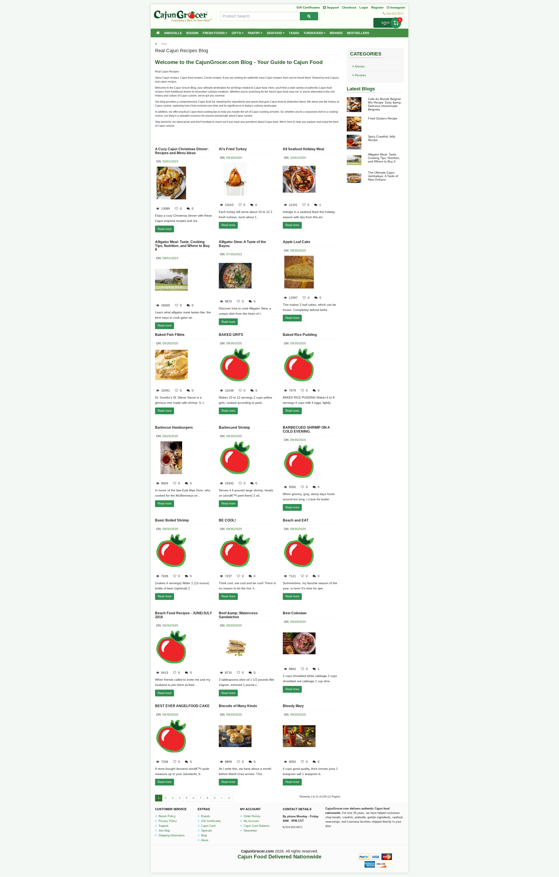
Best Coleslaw (294, 613)
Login (363, 7)
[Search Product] (309, 16)
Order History (252, 816)
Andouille (173, 33)
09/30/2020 (234, 157)
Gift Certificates (308, 7)
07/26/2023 (234, 254)
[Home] (158, 33)
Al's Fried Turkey (233, 149)
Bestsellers (358, 33)
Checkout (349, 7)
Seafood (275, 33)
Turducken (314, 33)
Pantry (254, 33)
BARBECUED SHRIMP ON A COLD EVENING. (306, 429)
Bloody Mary (293, 706)
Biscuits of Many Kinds (238, 706)
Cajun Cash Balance (256, 825)
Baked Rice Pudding (300, 335)
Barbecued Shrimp (234, 427)
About (204, 840)
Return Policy (167, 816)
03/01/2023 (170, 161)
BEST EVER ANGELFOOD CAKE (182, 706)
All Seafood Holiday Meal (303, 149)
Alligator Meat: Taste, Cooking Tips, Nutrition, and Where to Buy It (182, 245)
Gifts (237, 33)
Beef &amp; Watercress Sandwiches (238, 615)
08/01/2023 (170, 258)
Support (163, 825)
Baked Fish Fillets (170, 335)
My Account (251, 821)
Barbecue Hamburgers (174, 427)
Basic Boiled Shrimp (172, 520)
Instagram (397, 7)
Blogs (164, 43)
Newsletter (250, 830)
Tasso (294, 33)
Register (377, 7)
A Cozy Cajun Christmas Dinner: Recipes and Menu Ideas (182, 151)
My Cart (395, 22)
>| (229, 797)
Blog (203, 835)
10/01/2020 (298, 157)
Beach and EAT (296, 520)
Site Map (164, 830)
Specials (206, 830)
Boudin (192, 33)
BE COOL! (227, 520)
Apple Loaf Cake (296, 242)
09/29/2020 (170, 436)
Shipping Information (171, 835)
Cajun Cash (208, 825)
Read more (164, 229)
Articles (359, 66)
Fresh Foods (214, 33)
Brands (336, 33)
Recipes (360, 75)
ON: (159, 161)
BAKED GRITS (231, 335)
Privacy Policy (167, 821)
